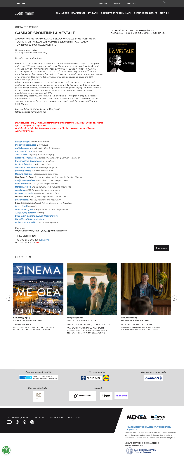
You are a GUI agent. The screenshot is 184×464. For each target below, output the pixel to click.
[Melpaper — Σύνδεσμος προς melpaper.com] (114, 377)
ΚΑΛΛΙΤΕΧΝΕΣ (78, 13)
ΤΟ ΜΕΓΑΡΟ (102, 3)
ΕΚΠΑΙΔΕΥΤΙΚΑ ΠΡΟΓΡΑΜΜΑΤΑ (116, 13)
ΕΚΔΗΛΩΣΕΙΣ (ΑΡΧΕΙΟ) (18, 418)
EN (23, 3)
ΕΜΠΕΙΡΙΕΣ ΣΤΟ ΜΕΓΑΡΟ (145, 13)
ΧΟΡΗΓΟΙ (116, 3)
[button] (6, 450)
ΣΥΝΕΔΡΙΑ (93, 13)
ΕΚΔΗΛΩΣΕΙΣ (62, 13)
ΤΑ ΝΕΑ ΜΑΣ (131, 3)
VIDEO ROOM (56, 418)
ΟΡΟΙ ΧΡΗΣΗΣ (73, 418)
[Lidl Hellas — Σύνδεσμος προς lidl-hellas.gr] (102, 377)
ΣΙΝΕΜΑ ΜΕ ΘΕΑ (22, 325)
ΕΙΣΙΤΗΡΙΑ (164, 13)
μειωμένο (44, 240)
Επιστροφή (161, 248)
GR (18, 3)
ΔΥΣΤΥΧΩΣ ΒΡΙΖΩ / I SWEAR (136, 325)
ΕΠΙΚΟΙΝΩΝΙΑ (39, 418)
